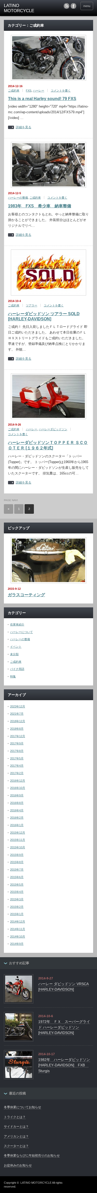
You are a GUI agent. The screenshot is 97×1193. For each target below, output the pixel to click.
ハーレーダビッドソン (53, 429)
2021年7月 (17, 713)
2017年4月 (17, 765)
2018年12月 (17, 721)
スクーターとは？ (16, 1146)
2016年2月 (17, 817)
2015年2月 (17, 906)
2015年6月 (17, 877)
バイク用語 (17, 668)
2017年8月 (17, 750)
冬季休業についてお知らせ (22, 1107)
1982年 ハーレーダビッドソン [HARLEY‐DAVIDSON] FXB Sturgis (64, 1065)
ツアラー (31, 305)
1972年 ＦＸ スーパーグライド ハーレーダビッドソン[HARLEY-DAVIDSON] (64, 1027)
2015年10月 (17, 847)
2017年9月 (17, 743)
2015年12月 (17, 832)
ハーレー (38, 90)
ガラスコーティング (26, 595)
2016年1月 (17, 825)
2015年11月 (17, 839)
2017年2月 (17, 773)
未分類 (14, 654)
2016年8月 (17, 802)
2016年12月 (17, 780)
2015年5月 (17, 884)
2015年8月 (17, 862)
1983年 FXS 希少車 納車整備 (39, 206)
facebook (73, 6)
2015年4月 (17, 891)
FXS (28, 90)
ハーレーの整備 (18, 197)
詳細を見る (23, 127)
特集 (13, 676)
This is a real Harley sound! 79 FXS (42, 98)
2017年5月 (17, 758)
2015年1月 (17, 914)
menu (86, 5)
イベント (15, 646)
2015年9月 (17, 854)
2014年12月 (17, 921)
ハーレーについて (21, 631)
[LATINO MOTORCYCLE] (23, 8)
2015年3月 (17, 899)
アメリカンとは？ (16, 1136)
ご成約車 (13, 90)
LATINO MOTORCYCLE (35, 1182)
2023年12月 (17, 706)
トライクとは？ (15, 1117)
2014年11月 (17, 929)
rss (66, 6)
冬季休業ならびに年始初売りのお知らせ (32, 1155)
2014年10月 (17, 936)
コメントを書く (61, 90)
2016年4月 (17, 810)
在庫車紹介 (17, 624)
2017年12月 (17, 736)
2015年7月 (17, 869)
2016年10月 (17, 787)
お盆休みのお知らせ (18, 1165)
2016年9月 (17, 795)
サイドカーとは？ (16, 1126)
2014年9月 (17, 943)
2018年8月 (17, 728)
